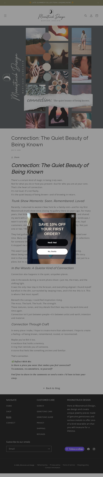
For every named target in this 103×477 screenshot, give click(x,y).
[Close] (73, 216)
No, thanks (52, 251)
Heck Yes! (52, 242)
